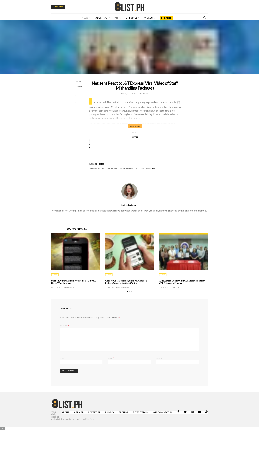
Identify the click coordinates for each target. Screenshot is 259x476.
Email (111, 357)
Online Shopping (148, 168)
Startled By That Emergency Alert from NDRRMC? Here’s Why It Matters (73, 281)
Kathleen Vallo (68, 287)
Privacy (109, 412)
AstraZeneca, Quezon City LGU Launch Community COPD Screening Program (182, 281)
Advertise (94, 412)
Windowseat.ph (163, 412)
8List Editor (175, 287)
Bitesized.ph (141, 412)
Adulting (101, 17)
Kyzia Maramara (122, 287)
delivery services (97, 168)
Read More (135, 126)
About (65, 412)
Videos (148, 17)
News (85, 17)
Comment (63, 326)
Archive (124, 412)
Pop (116, 17)
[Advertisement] (129, 449)
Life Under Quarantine (129, 168)
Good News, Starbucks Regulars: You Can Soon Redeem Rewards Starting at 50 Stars (126, 281)
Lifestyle (131, 17)
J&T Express (112, 168)
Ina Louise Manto (129, 205)
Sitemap (78, 412)
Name (62, 357)
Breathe (166, 17)
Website (159, 358)
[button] (128, 292)
